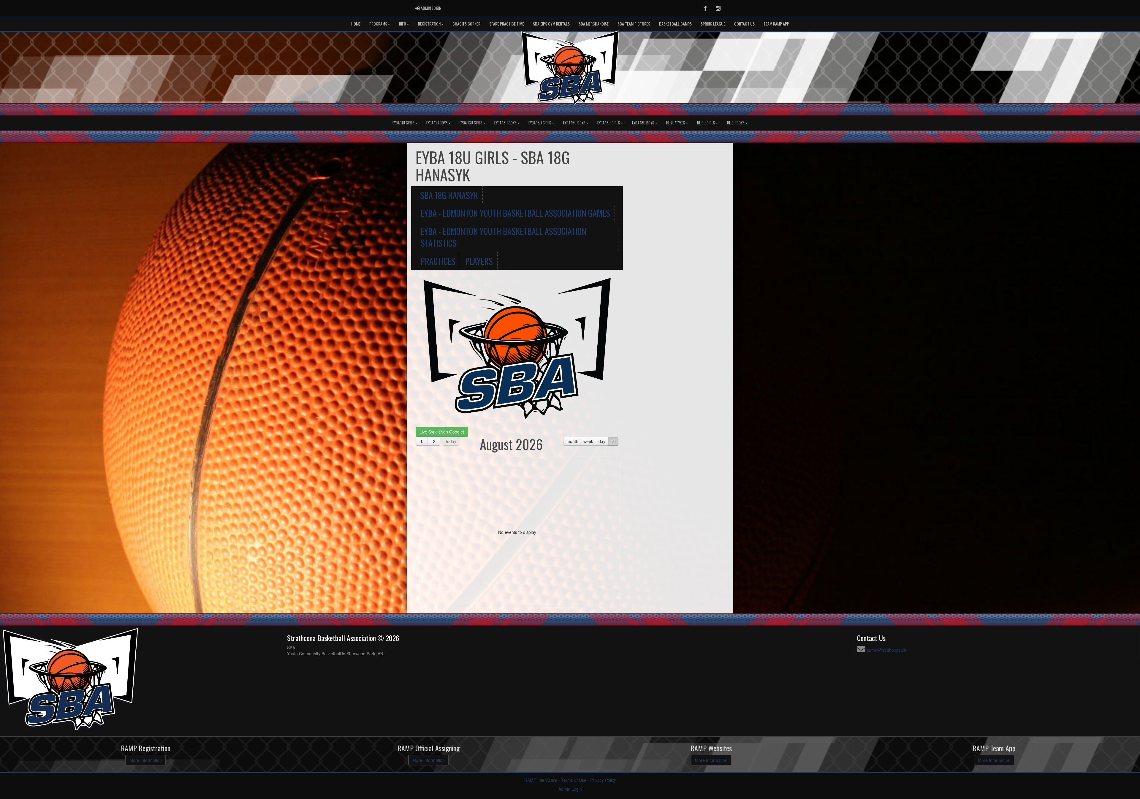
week (588, 441)
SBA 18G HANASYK (449, 195)
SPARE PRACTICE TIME (506, 23)
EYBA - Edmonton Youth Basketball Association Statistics (503, 237)
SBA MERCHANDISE (594, 23)
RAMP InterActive (540, 780)
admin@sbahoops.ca (886, 650)
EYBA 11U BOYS (437, 123)
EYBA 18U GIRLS (608, 123)
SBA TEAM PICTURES (634, 23)
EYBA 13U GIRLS (471, 123)
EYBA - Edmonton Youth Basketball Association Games (515, 213)
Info (402, 23)
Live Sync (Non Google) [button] (441, 432)
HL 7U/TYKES (675, 123)
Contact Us (744, 23)
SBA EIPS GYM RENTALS (551, 23)
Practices (438, 261)
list (613, 441)
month (572, 441)
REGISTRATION (429, 23)
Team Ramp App (776, 23)
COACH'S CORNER (466, 23)
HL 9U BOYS (736, 123)
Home (355, 23)
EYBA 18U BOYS (643, 123)
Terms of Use (573, 780)
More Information (145, 760)
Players (479, 261)
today (451, 441)
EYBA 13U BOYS (505, 123)
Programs (378, 23)
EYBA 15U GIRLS (539, 123)
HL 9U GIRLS (706, 123)
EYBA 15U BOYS (574, 123)
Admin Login (570, 789)
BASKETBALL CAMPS (675, 23)
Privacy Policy (603, 780)
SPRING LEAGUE (713, 23)
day (601, 441)
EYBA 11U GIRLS (403, 123)
